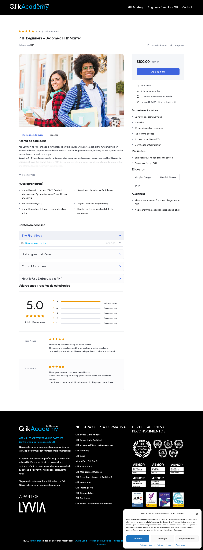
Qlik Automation (83, 466)
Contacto (187, 7)
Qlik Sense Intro (83, 482)
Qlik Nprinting (82, 450)
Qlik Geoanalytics (84, 492)
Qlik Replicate (82, 498)
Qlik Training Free (84, 487)
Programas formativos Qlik (163, 7)
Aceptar (138, 538)
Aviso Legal (180, 545)
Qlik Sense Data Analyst (87, 434)
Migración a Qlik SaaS (86, 461)
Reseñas (53, 134)
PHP (32, 45)
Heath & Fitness (168, 177)
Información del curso (33, 134)
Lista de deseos (159, 45)
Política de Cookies (147, 545)
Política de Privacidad (165, 545)
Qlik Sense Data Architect (88, 439)
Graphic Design (143, 177)
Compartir (179, 45)
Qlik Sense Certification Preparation (93, 503)
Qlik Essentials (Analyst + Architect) (93, 477)
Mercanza (36, 540)
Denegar (162, 538)
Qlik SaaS (80, 455)
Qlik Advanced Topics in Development (94, 445)
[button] (197, 513)
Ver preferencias (187, 538)
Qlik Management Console (89, 471)
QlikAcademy (136, 7)
